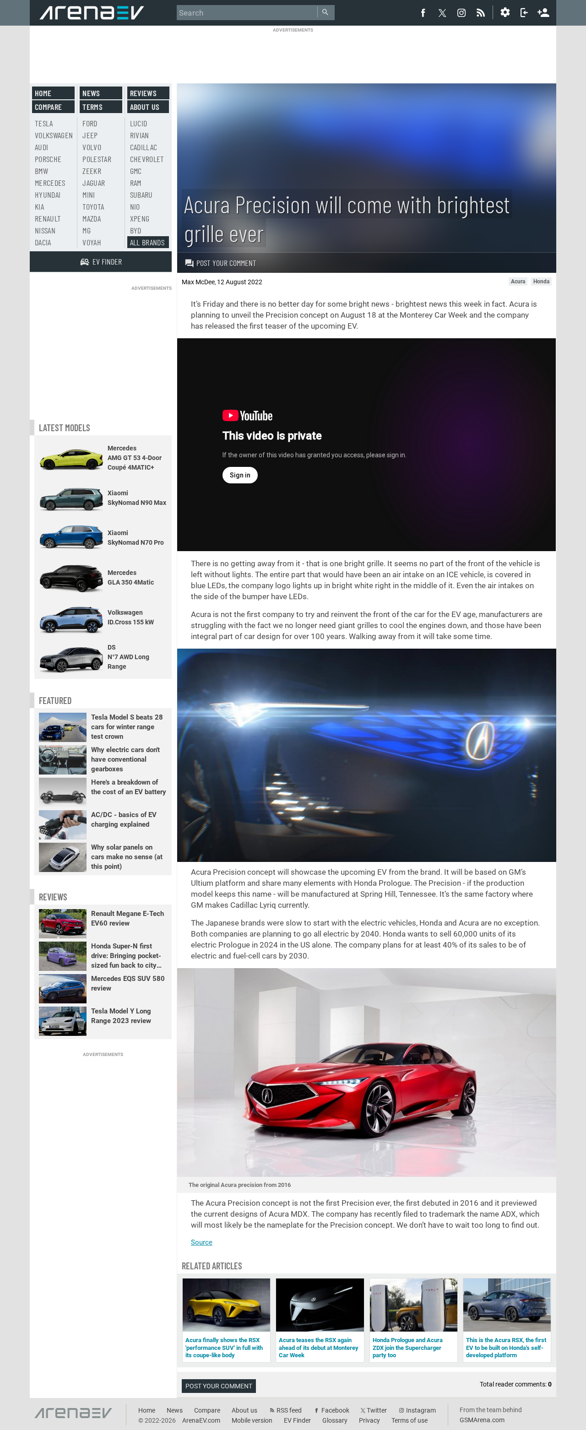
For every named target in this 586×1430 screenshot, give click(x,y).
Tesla (44, 123)
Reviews (143, 93)
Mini (88, 195)
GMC (136, 171)
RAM (135, 183)
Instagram (421, 1410)
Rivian (139, 135)
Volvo (91, 147)
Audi (41, 147)
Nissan (45, 230)
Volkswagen (54, 135)
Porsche (48, 159)
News (91, 93)
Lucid (138, 123)
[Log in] (524, 12)
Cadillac (143, 147)
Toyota (93, 206)
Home (43, 93)
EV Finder (297, 1420)
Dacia (43, 242)
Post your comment (226, 263)
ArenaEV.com (201, 1420)
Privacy (369, 1420)
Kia (39, 206)
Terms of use (409, 1420)
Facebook (335, 1410)
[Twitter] (442, 12)
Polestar (96, 159)
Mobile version (252, 1420)
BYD (135, 230)
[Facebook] (423, 12)
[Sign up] (543, 11)
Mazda (91, 218)
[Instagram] (461, 12)
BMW (41, 171)
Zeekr (91, 171)
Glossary (334, 1420)
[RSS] (482, 12)
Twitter (377, 1410)
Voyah (91, 242)
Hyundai (47, 195)
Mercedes (50, 183)
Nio (135, 206)
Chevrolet (147, 159)
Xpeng (140, 218)
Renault (48, 218)
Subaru (141, 195)
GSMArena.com (482, 1420)
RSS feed (289, 1410)
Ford (89, 123)
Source (201, 1242)
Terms (92, 107)
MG (86, 230)
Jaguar (93, 183)
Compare (48, 107)
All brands (147, 242)
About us (145, 107)
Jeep (90, 135)
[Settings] (505, 12)
